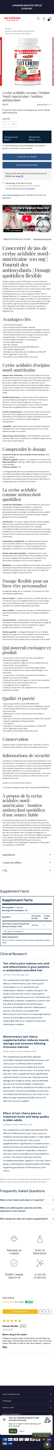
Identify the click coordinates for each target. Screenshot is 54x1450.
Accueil (8, 29)
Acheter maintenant (27, 165)
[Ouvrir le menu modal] (44, 18)
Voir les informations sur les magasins (20, 188)
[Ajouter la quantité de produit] (13, 124)
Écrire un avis (20, 1311)
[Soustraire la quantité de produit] (5, 124)
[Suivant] (50, 7)
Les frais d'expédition (11, 195)
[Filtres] (42, 1311)
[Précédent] (4, 7)
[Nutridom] (12, 18)
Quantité (6, 119)
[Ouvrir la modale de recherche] (38, 18)
